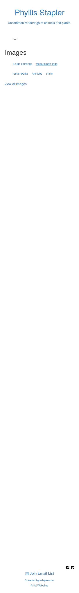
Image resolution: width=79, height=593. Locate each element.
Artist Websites (39, 585)
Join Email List (42, 573)
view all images (16, 83)
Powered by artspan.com (39, 580)
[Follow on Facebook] (68, 568)
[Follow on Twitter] (72, 568)
